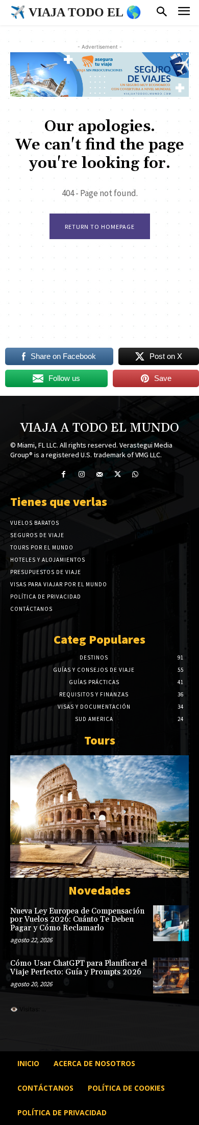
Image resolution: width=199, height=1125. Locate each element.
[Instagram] (81, 474)
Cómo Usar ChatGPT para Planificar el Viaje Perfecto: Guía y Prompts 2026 (78, 968)
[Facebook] (63, 474)
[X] (117, 474)
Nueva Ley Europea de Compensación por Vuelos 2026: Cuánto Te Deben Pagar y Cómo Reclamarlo (77, 919)
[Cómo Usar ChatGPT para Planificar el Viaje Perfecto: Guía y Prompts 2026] (171, 975)
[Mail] (99, 474)
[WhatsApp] (135, 474)
